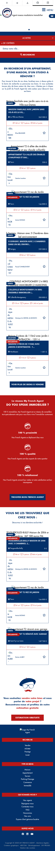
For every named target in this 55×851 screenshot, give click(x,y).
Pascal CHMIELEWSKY (22, 267)
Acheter (27, 748)
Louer (27, 755)
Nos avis (27, 816)
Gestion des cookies (27, 848)
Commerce (27, 782)
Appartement (27, 773)
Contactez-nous (27, 806)
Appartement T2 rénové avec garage (27, 634)
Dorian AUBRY (20, 657)
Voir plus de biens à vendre (27, 384)
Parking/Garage (27, 779)
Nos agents (27, 800)
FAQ (27, 810)
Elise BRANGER (20, 133)
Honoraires (27, 813)
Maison (27, 770)
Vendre (27, 745)
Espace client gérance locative (27, 819)
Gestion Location (20, 178)
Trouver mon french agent (27, 497)
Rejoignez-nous (27, 803)
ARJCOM (23, 845)
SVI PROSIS (45, 845)
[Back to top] (48, 840)
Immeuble (27, 785)
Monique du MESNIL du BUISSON (26, 318)
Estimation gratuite (27, 717)
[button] (26, 29)
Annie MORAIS (20, 220)
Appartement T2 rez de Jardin (23, 197)
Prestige (28, 752)
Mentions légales (42, 843)
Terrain (27, 776)
